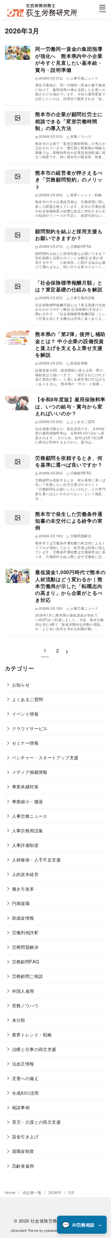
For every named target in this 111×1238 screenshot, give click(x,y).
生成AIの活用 (25, 1092)
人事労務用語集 (27, 830)
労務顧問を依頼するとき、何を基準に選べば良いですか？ (68, 461)
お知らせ (21, 684)
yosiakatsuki (53, 1230)
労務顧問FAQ (25, 961)
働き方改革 (23, 888)
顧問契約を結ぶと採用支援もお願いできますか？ (68, 235)
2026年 (55, 1192)
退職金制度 (23, 1151)
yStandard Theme (25, 1230)
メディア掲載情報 (29, 772)
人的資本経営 (25, 874)
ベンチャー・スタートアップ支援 (45, 757)
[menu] (102, 7)
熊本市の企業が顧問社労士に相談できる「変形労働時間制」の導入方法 (68, 121)
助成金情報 (23, 917)
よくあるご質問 (27, 699)
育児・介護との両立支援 (36, 1121)
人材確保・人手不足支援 (36, 859)
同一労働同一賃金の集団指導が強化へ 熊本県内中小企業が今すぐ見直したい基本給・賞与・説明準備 (68, 59)
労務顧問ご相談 (27, 976)
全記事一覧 (33, 1192)
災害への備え (25, 1078)
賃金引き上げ (25, 1136)
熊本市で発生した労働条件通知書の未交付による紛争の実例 (68, 520)
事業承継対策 (25, 786)
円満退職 (21, 903)
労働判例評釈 (25, 932)
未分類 (18, 1020)
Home (11, 1192)
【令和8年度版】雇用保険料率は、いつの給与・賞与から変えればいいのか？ (70, 406)
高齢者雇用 (23, 1165)
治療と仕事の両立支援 (34, 1049)
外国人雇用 (23, 990)
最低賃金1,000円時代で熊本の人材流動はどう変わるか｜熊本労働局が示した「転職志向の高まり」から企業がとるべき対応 (70, 586)
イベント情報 (25, 713)
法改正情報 (23, 1063)
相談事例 (21, 1107)
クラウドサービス (29, 728)
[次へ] (67, 650)
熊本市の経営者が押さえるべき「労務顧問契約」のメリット (68, 179)
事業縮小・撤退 (27, 801)
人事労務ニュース (29, 816)
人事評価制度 (25, 845)
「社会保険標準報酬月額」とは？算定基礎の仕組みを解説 (68, 286)
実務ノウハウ (25, 1005)
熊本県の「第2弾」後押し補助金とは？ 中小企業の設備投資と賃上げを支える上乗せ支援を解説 (70, 344)
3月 (71, 1192)
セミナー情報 (25, 742)
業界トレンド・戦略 (32, 1034)
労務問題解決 (25, 947)
